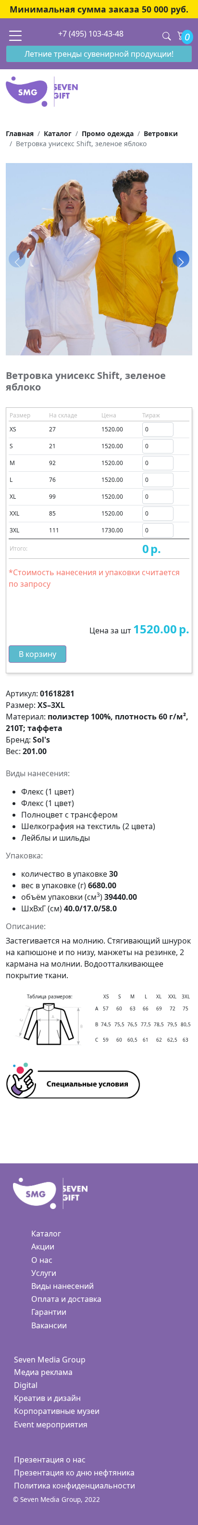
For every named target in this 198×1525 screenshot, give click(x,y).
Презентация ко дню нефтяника (74, 1472)
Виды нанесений (62, 1286)
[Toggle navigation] (15, 35)
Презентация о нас (50, 1459)
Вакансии (49, 1325)
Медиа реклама (43, 1372)
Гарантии (48, 1312)
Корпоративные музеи (56, 1411)
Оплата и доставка (66, 1299)
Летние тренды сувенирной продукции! (99, 54)
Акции (42, 1246)
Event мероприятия (50, 1424)
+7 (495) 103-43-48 (91, 33)
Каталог (46, 1233)
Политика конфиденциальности (74, 1485)
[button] (180, 259)
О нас (41, 1260)
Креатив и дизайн (47, 1398)
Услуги (43, 1273)
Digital (25, 1385)
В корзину (37, 654)
